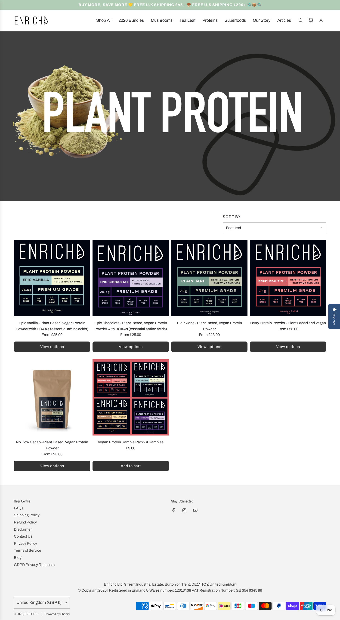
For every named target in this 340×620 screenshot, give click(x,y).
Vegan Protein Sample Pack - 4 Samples (131, 442)
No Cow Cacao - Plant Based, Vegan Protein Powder (52, 445)
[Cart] (311, 20)
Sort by (232, 217)
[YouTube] (195, 510)
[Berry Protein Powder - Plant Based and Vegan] (288, 278)
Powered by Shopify (57, 614)
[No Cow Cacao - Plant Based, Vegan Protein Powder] (52, 397)
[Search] (301, 20)
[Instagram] (184, 510)
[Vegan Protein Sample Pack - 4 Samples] (131, 397)
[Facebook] (173, 510)
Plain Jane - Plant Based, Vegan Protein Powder (209, 326)
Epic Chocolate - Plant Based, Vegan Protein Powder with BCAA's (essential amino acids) (130, 326)
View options (52, 347)
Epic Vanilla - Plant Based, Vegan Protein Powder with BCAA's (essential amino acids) (52, 326)
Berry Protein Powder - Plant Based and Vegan (288, 323)
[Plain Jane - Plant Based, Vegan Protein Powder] (209, 278)
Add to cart (131, 466)
